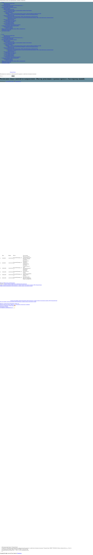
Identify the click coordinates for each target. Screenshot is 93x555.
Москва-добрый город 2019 (9, 23)
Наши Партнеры (7, 4)
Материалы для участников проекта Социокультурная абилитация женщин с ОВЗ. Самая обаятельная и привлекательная (30, 17)
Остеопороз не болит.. (4, 306)
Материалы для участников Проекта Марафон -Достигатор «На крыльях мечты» (23, 14)
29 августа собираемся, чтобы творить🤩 (7, 305)
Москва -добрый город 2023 (9, 11)
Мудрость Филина (9, 12)
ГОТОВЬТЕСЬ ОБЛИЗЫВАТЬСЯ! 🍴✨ (7, 307)
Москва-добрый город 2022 (9, 15)
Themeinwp (19, 553)
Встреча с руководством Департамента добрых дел (9, 303)
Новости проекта (7, 8)
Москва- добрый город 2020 (9, 21)
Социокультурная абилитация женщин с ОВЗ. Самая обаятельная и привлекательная (22, 16)
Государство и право (6, 30)
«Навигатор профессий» (6, 29)
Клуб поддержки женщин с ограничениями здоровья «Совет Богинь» (19, 10)
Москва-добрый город (12, 283)
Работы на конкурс (9, 27)
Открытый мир (13, 72)
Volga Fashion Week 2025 (8, 6)
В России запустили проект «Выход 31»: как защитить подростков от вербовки (15, 304)
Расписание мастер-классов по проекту (13, 24)
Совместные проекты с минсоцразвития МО (10, 25)
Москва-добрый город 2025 (9, 9)
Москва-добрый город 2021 (9, 19)
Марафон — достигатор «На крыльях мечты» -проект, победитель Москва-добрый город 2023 (23, 13)
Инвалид (5, 283)
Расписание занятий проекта (9, 282)
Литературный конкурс (8, 26)
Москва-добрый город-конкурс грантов (9, 7)
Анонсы (1, 282)
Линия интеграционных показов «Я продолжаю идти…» (12, 5)
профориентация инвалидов (21, 283)
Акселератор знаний (9, 22)
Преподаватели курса (12, 18)
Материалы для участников (11, 20)
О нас (3, 2)
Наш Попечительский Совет (9, 3)
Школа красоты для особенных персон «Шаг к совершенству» (13, 28)
